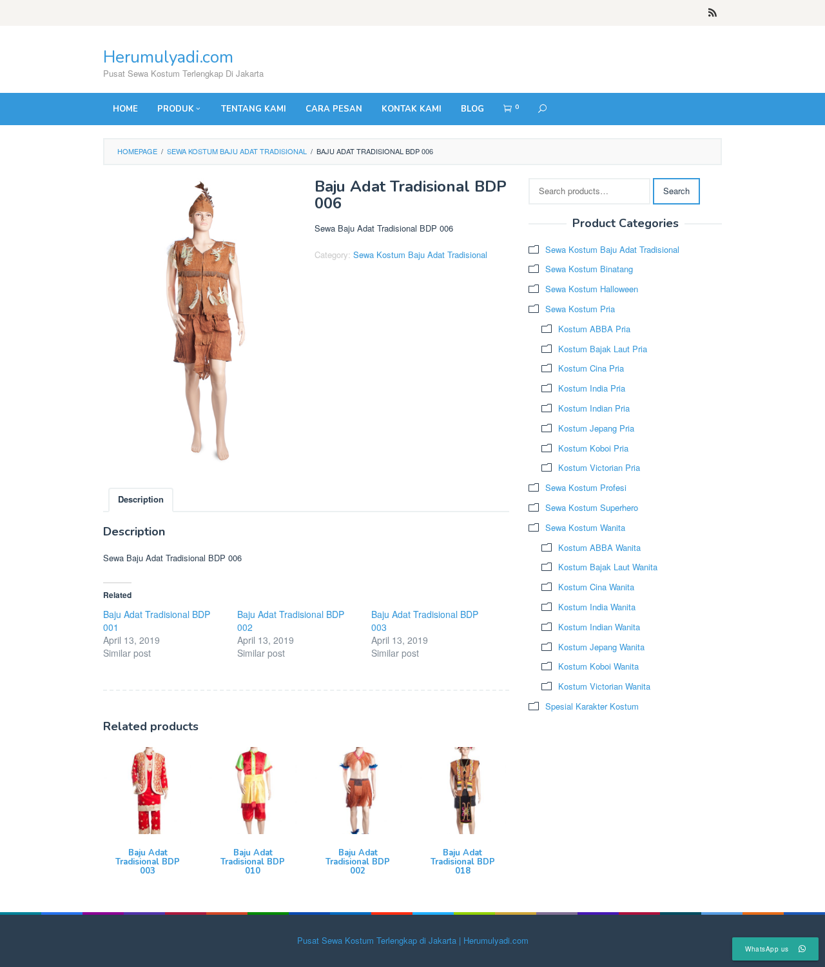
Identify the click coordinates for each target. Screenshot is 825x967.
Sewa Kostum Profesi (585, 487)
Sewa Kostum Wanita (585, 527)
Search (676, 190)
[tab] (140, 500)
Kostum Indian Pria (594, 408)
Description (141, 499)
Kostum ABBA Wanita (599, 547)
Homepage (137, 151)
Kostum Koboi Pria (593, 448)
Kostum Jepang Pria (596, 428)
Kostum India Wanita (597, 607)
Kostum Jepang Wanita (601, 647)
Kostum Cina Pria (591, 368)
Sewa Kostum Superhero (591, 507)
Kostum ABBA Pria (594, 329)
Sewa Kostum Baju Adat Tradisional (237, 151)
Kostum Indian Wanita (599, 627)
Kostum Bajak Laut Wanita (607, 567)
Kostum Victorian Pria (599, 467)
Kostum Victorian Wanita (604, 686)
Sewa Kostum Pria (580, 309)
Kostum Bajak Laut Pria (602, 349)
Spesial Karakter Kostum (592, 706)
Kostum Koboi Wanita (598, 666)
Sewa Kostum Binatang (589, 269)
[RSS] (712, 13)
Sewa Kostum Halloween (591, 289)
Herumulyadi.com (168, 57)
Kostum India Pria (591, 388)
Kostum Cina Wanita (596, 587)
